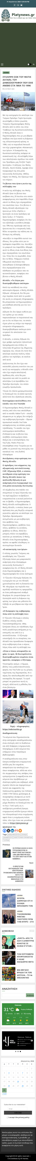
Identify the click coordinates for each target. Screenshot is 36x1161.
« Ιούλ (4, 1094)
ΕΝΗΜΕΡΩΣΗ (7, 837)
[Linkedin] (12, 830)
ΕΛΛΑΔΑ (24, 834)
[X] (18, 5)
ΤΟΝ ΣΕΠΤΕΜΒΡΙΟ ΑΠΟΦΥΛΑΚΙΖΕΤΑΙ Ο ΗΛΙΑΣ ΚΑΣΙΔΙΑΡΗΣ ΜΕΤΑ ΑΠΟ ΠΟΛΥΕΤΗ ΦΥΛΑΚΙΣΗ (25, 960)
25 (9, 1086)
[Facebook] (4, 830)
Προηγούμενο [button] (4, 1040)
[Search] (33, 64)
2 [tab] (18, 1051)
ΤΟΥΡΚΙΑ (6, 840)
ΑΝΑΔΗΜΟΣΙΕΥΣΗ (14, 834)
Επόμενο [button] (31, 1040)
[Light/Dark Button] (30, 64)
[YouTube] (21, 5)
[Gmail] (16, 830)
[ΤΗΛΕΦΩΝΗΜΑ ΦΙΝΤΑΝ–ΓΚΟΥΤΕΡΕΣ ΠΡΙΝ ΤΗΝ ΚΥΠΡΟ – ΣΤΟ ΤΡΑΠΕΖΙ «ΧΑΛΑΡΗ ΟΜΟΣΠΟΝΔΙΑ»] (9, 917)
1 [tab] (15, 1051)
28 (23, 1086)
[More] (20, 830)
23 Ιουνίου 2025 (9, 89)
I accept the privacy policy (18, 1117)
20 (18, 1081)
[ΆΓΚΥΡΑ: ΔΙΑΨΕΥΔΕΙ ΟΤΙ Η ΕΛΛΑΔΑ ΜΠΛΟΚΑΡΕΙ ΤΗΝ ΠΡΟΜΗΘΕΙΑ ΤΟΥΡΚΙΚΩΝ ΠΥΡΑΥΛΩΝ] (9, 901)
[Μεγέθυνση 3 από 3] (31, 703)
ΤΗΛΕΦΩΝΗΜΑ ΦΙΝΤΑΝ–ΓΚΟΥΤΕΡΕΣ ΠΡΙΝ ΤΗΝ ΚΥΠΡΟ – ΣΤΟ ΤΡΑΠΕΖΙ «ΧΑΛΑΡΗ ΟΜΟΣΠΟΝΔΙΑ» (25, 920)
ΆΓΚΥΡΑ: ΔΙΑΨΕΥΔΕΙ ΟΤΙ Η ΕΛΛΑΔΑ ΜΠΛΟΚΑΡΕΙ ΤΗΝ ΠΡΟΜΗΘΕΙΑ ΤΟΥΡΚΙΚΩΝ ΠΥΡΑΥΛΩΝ (25, 906)
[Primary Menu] (2, 64)
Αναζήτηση (9, 988)
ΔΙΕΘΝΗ (6, 73)
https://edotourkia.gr (12, 729)
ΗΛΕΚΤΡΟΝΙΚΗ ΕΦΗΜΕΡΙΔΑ (23, 837)
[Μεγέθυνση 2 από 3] (31, 692)
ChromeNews (13, 1158)
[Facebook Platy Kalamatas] (14, 5)
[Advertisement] (18, 42)
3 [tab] (20, 1051)
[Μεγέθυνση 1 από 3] (14, 692)
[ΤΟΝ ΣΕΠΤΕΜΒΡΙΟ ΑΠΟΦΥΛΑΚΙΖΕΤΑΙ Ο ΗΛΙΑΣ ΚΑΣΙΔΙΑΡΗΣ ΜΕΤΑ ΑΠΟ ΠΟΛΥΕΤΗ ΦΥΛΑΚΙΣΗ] (8, 958)
